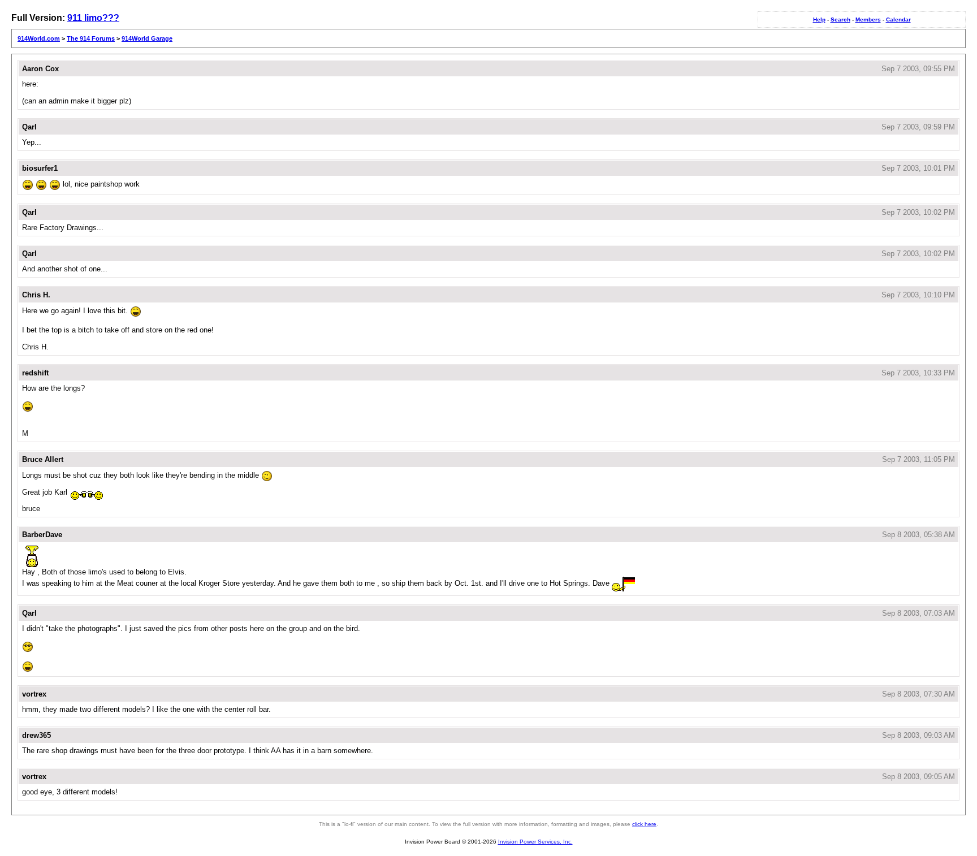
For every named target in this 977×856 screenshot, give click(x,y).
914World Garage (147, 38)
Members (868, 19)
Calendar (898, 19)
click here (644, 824)
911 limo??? (93, 18)
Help (819, 19)
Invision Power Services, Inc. (535, 841)
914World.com (39, 38)
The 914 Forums (91, 38)
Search (840, 19)
